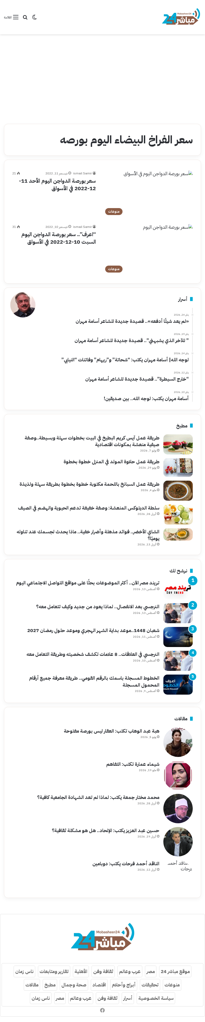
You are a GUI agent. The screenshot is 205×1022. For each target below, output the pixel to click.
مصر (151, 971)
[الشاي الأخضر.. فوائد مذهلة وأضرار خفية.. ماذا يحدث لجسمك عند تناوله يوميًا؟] (178, 534)
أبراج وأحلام (124, 984)
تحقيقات (150, 984)
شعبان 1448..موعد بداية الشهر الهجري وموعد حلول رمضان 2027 (93, 630)
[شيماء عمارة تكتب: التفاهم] (178, 775)
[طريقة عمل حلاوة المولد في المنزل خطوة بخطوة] (178, 467)
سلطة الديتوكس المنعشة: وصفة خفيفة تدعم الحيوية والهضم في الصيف (88, 507)
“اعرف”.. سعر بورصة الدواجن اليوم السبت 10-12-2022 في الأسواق (58, 238)
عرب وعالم (130, 971)
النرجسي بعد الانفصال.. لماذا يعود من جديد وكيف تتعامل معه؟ (97, 606)
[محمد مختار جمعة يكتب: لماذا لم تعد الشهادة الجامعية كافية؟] (178, 808)
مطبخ (50, 984)
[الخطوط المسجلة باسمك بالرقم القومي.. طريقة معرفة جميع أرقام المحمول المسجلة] (178, 685)
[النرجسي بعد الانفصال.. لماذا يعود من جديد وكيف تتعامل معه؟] (178, 613)
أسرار (127, 998)
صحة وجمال (73, 984)
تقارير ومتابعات (54, 971)
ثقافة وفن (103, 971)
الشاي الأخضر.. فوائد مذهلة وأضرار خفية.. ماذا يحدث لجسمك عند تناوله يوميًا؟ (88, 535)
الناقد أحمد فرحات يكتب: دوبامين (125, 863)
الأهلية (80, 971)
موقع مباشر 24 (175, 971)
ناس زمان (24, 971)
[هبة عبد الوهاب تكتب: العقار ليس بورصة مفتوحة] (178, 742)
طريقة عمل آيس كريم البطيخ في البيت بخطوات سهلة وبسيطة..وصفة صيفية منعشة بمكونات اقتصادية (92, 441)
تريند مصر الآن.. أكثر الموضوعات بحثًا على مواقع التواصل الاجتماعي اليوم (87, 582)
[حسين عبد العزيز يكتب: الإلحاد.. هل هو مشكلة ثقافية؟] (178, 841)
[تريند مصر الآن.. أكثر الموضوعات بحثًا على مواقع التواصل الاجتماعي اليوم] (178, 589)
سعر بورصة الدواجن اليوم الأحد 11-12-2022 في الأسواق (57, 184)
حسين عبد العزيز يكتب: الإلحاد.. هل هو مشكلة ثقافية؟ (105, 830)
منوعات (172, 984)
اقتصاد (99, 984)
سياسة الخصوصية (156, 998)
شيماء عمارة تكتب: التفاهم (132, 764)
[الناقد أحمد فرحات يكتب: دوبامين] (178, 875)
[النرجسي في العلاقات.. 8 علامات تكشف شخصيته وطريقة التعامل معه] (178, 661)
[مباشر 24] (181, 17)
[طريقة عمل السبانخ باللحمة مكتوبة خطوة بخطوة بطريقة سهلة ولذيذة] (178, 491)
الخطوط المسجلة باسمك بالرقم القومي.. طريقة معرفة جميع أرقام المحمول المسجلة (94, 681)
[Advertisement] (102, 77)
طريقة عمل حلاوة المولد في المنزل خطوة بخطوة (111, 461)
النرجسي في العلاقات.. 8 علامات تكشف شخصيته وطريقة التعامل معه (92, 654)
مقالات (31, 984)
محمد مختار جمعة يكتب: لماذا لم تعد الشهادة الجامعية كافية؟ (98, 797)
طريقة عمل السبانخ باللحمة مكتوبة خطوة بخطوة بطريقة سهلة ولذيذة (89, 484)
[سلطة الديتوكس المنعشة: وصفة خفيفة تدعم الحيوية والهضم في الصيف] (178, 514)
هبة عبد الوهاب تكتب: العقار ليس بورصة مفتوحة (111, 730)
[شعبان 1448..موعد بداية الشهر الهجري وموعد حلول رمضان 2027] (178, 637)
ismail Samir (82, 173)
